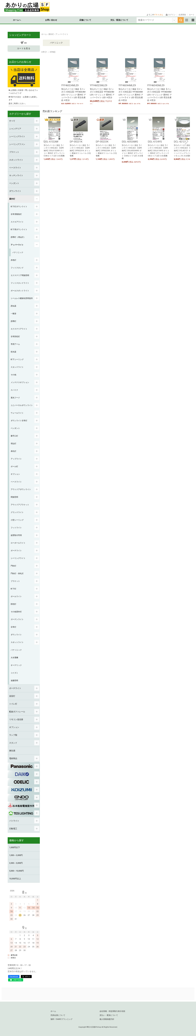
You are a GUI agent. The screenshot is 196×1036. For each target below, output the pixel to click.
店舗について (85, 20)
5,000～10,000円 (16, 871)
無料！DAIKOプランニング (61, 1019)
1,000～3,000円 (16, 855)
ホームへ (17, 20)
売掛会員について (58, 1015)
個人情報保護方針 (107, 1019)
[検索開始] (181, 20)
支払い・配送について (109, 1015)
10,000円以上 (15, 878)
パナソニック (56, 42)
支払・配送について (119, 20)
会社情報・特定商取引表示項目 (112, 1011)
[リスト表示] (187, 20)
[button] (44, 141)
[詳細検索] (174, 20)
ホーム (53, 1011)
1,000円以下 (14, 847)
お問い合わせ (51, 20)
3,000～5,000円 (16, 863)
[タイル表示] (193, 20)
